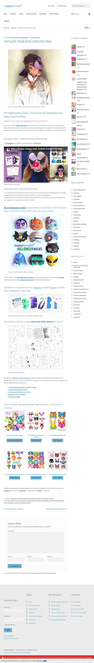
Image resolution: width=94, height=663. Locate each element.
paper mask (30, 500)
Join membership (62, 6)
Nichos (75, 262)
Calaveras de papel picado (80, 289)
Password (7, 616)
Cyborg (53, 287)
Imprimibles (76, 227)
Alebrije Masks (55, 609)
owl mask (61, 277)
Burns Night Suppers (79, 190)
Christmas (76, 193)
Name (10, 556)
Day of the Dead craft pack (59, 602)
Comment (11, 531)
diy (17, 500)
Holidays (38, 498)
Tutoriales (76, 243)
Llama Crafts (77, 314)
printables (11, 503)
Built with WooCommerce (22, 652)
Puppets (6, 21)
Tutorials (51, 498)
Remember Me (10, 625)
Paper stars (76, 283)
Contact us (32, 623)
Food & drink (77, 215)
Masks (21, 14)
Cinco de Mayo (77, 196)
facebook (7, 491)
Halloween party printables (17, 394)
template (10, 143)
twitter (39, 491)
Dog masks (76, 304)
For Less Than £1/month (14, 440)
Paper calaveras (78, 273)
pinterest (22, 491)
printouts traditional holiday (22, 503)
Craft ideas (14, 28)
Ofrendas (76, 276)
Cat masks (76, 308)
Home (7, 28)
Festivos (75, 211)
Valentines (76, 249)
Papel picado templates (58, 620)
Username (7, 607)
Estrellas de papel (78, 280)
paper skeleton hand (27, 280)
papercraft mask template (56, 500)
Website (49, 556)
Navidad (75, 233)
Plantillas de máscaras (80, 236)
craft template (11, 500)
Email (29, 556)
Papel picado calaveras (80, 292)
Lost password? (9, 636)
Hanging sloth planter (79, 298)
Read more (39, 660)
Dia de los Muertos (78, 205)
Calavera (37, 287)
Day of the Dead (31, 14)
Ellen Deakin (24, 37)
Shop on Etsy (33, 609)
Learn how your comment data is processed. (42, 573)
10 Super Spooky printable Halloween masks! (22, 387)
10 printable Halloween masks (17, 389)
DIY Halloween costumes (25, 277)
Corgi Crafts (76, 317)
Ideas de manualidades (80, 224)
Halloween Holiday (14, 397)
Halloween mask (21, 125)
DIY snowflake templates (59, 616)
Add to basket (36, 440)
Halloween (42, 14)
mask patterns (22, 500)
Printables (45, 498)
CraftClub (13, 14)
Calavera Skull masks (57, 612)
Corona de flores (78, 270)
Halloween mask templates (21, 378)
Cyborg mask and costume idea (56, 509)
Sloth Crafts (76, 311)
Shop (5, 14)
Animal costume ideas (79, 295)
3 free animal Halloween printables (19, 392)
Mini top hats (77, 230)
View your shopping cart (11, 638)
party (5, 503)
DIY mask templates (23, 498)
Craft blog (32, 620)
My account (51, 6)
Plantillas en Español (35, 616)
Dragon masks (55, 605)
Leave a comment (35, 37)
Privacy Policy (8, 652)
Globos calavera (78, 286)
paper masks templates (41, 500)
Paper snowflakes (78, 301)
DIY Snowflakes (54, 14)
